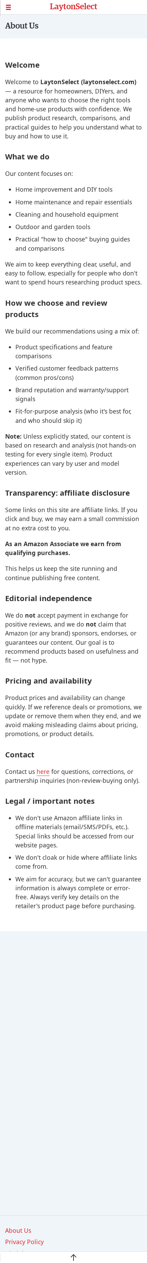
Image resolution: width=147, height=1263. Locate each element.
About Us (18, 1230)
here (43, 771)
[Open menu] (25, 7)
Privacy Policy (24, 1242)
